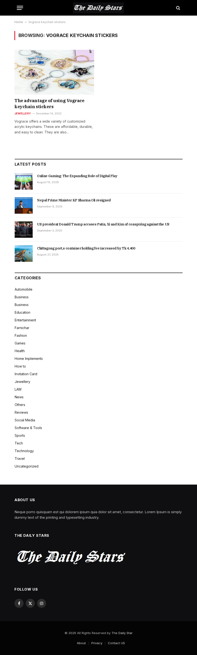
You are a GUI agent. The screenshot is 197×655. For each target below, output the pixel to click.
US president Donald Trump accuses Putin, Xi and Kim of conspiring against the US (103, 224)
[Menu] (20, 7)
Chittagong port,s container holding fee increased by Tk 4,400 (86, 248)
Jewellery (22, 113)
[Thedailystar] (98, 8)
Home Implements (29, 358)
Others (20, 405)
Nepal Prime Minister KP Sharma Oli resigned (74, 200)
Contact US (116, 643)
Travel (20, 458)
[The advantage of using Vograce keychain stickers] (54, 72)
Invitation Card (26, 374)
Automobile (23, 289)
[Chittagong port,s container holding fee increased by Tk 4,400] (24, 253)
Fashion (21, 335)
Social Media (25, 420)
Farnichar (22, 328)
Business (22, 297)
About (81, 643)
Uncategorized (26, 466)
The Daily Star (122, 633)
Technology (24, 451)
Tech (19, 443)
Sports (20, 435)
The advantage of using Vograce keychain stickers (49, 103)
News (19, 397)
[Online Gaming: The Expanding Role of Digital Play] (24, 181)
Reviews (21, 412)
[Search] (177, 7)
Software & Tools (28, 428)
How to (20, 366)
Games (20, 343)
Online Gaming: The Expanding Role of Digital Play (77, 176)
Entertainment (25, 320)
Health (20, 351)
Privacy (96, 643)
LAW (18, 389)
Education (22, 312)
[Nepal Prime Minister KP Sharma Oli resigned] (24, 205)
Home (18, 22)
